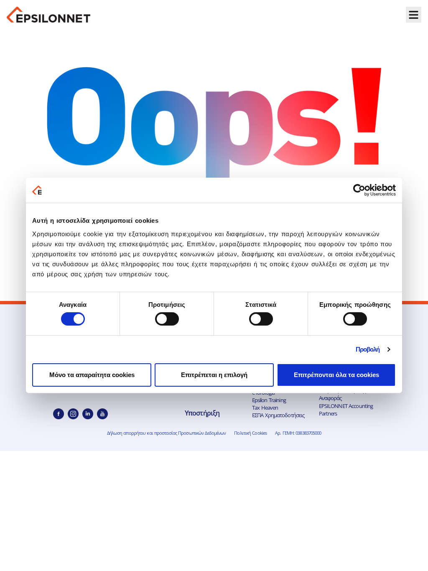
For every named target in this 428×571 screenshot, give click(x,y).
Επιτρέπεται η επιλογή (214, 374)
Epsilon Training (269, 400)
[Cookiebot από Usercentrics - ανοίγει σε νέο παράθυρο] (359, 190)
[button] (414, 15)
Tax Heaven (265, 407)
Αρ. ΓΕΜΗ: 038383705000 (298, 433)
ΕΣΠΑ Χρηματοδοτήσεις (278, 415)
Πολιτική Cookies (250, 433)
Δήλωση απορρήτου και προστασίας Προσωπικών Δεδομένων (166, 433)
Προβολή (368, 349)
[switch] (167, 319)
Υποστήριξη (202, 413)
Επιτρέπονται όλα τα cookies (336, 374)
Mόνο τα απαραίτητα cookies (92, 374)
